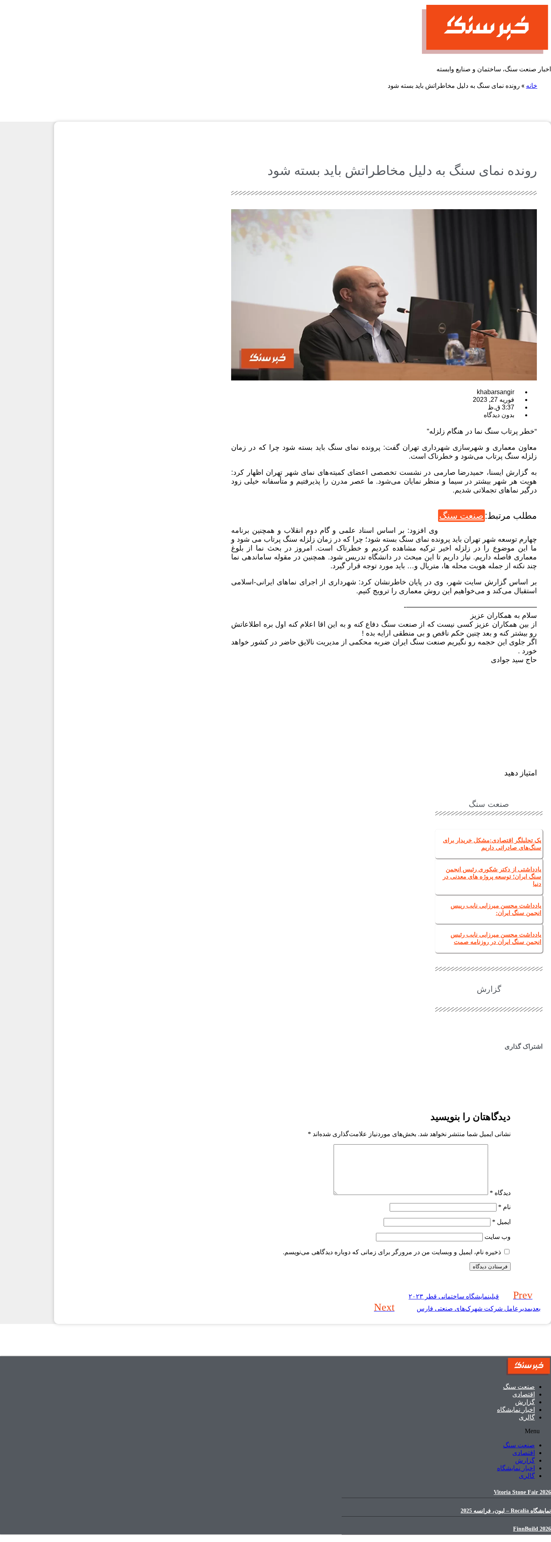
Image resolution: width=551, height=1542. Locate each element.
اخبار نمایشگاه (516, 1409)
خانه (531, 85)
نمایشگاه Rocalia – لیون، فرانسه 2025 (506, 1511)
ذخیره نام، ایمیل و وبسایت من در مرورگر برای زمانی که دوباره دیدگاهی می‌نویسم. (392, 1252)
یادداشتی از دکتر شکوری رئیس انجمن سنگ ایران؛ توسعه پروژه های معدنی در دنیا (492, 876)
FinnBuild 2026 (532, 1529)
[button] (489, 1062)
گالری (527, 1417)
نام (504, 1206)
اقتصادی (523, 1394)
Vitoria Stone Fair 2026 (522, 1492)
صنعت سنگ (461, 516)
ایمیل (501, 1221)
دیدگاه (500, 1192)
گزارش (525, 1402)
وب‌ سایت (497, 1236)
